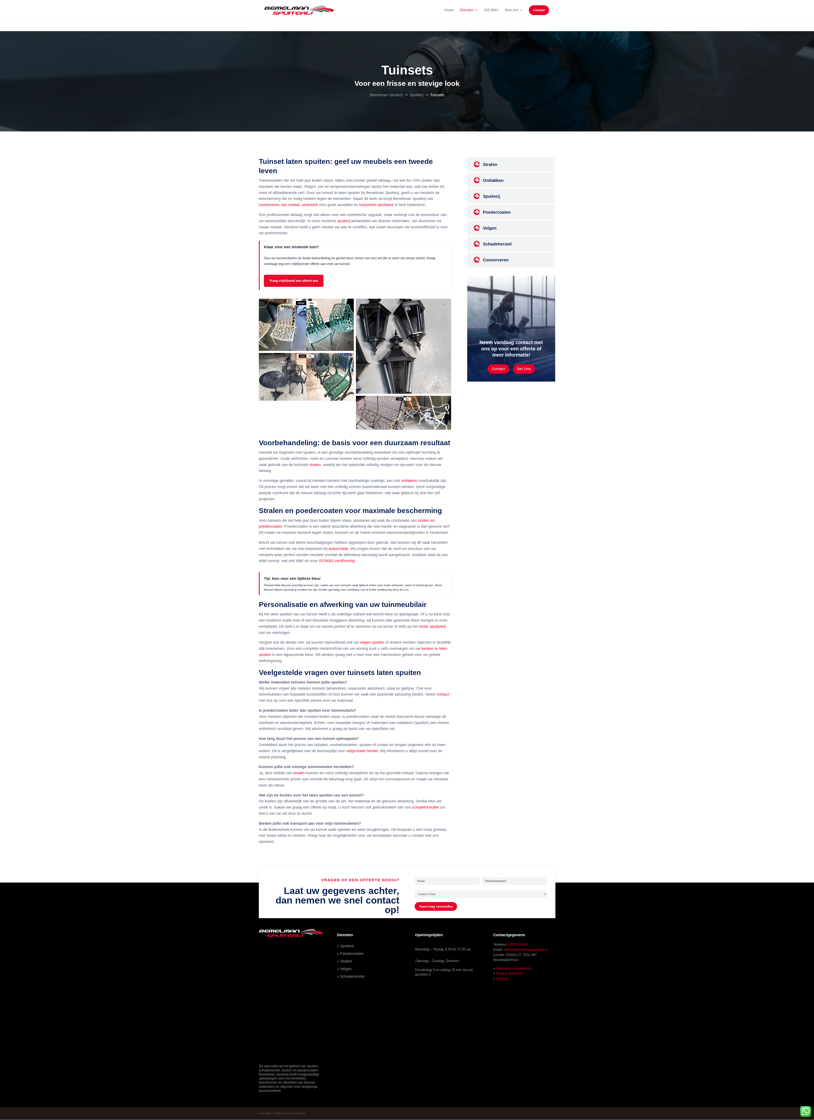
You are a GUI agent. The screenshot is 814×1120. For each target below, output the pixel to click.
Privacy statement (509, 973)
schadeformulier (425, 807)
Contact (498, 369)
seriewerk (310, 205)
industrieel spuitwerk (376, 205)
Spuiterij (347, 946)
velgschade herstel (362, 751)
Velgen (346, 969)
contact (443, 694)
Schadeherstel (352, 976)
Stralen (346, 961)
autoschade (338, 549)
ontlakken (409, 480)
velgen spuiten (372, 642)
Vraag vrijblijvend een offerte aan (293, 280)
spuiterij (343, 221)
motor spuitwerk (432, 626)
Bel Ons (524, 369)
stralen (315, 465)
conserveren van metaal (279, 205)
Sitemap (502, 978)
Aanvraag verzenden (436, 906)
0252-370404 (518, 944)
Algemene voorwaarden (514, 968)
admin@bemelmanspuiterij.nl (526, 949)
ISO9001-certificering (337, 561)
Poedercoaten (352, 953)
